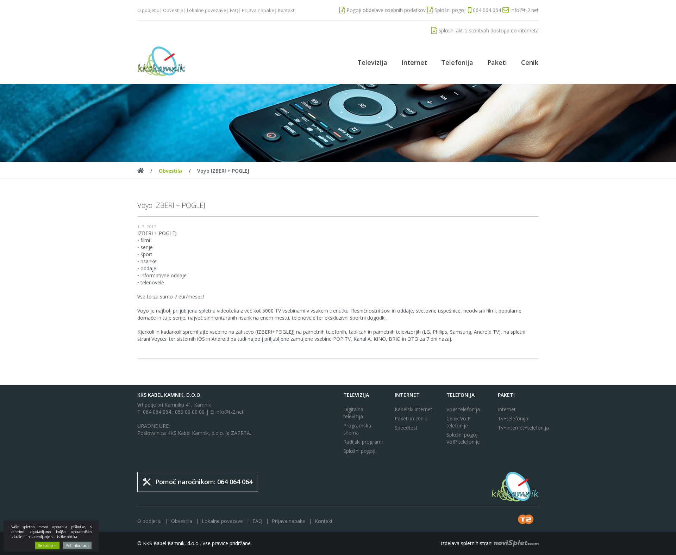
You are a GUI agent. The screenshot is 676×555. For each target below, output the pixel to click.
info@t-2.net (229, 411)
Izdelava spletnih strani (467, 543)
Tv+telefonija (513, 418)
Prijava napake (258, 10)
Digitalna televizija (353, 413)
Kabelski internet (413, 409)
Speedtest (406, 427)
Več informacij (77, 545)
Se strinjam (47, 545)
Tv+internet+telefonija (518, 427)
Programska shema (357, 429)
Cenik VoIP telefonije (458, 422)
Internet (414, 62)
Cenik (529, 62)
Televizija (372, 62)
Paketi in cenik (411, 418)
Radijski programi (363, 441)
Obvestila (173, 10)
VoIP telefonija (463, 409)
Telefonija (457, 62)
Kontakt (286, 10)
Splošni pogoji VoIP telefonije (463, 438)
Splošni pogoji (359, 451)
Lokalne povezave (206, 10)
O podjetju (148, 10)
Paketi (497, 62)
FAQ (234, 10)
